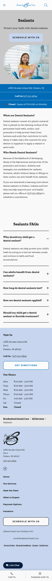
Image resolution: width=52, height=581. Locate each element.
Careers (35, 545)
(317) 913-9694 (30, 96)
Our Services (9, 483)
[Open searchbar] (46, 5)
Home (6, 476)
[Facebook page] (5, 469)
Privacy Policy (9, 545)
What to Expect (11, 497)
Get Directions (26, 365)
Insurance (8, 511)
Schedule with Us (26, 37)
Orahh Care (43, 545)
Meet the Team (11, 490)
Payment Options (12, 504)
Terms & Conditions (23, 545)
